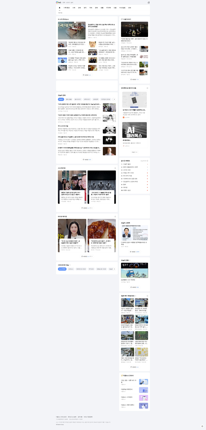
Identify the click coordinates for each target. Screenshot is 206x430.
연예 (64, 2)
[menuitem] (59, 7)
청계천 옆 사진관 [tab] (81, 269)
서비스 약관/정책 (88, 416)
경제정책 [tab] (95, 99)
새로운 (88, 75)
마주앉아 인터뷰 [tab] (105, 99)
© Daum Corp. (60, 424)
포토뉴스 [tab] (70, 269)
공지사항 (80, 416)
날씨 (72, 2)
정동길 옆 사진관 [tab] (101, 269)
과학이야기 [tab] (87, 99)
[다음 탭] (114, 99)
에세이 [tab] (61, 99)
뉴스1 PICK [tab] (62, 269)
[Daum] (57, 2)
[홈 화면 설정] (202, 426)
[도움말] (115, 168)
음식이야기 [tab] (78, 99)
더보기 (133, 152)
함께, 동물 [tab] (69, 99)
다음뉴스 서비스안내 (61, 416)
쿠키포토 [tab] (91, 269)
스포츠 (68, 2)
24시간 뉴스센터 (72, 416)
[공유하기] (148, 2)
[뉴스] (59, 2)
